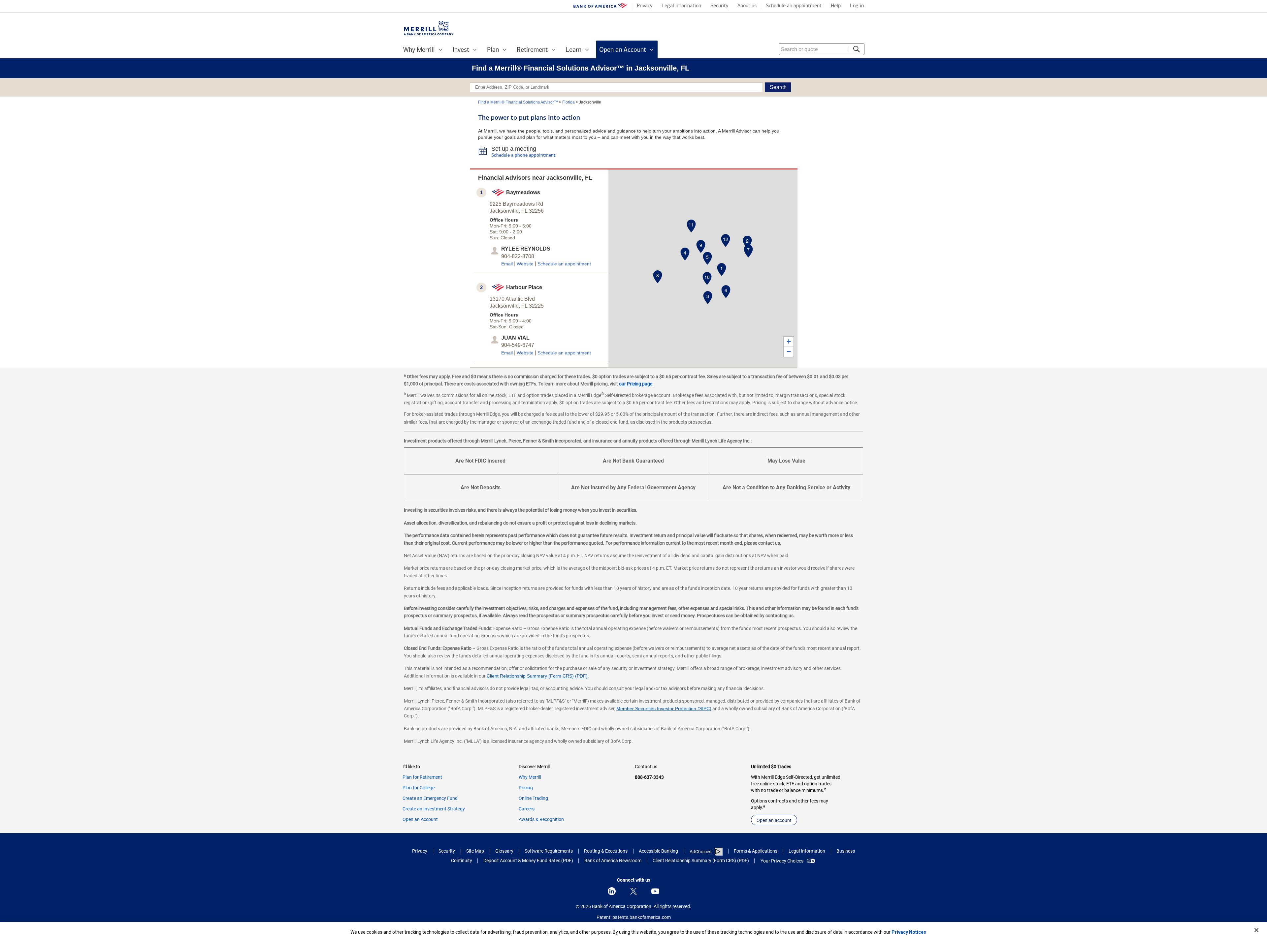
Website (525, 263)
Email (507, 263)
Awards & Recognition (541, 819)
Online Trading (533, 798)
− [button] (789, 352)
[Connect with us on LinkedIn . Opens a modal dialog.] (612, 891)
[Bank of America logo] (600, 6)
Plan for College (419, 787)
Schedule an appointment (564, 263)
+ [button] (789, 341)
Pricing (526, 787)
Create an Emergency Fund (430, 798)
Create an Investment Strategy (434, 808)
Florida (568, 102)
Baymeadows (523, 192)
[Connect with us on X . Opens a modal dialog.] (633, 891)
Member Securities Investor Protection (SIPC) (663, 708)
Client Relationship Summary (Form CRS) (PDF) (537, 676)
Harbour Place (524, 287)
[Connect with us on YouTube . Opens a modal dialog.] (655, 891)
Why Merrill (530, 777)
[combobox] (821, 49)
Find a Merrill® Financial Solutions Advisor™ (518, 102)
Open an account (774, 820)
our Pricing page (635, 383)
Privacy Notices (909, 932)
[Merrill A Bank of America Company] (428, 28)
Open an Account (420, 819)
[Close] (1256, 930)
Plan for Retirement (422, 777)
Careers (527, 808)
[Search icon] (856, 49)
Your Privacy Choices (782, 860)
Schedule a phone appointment (523, 155)
